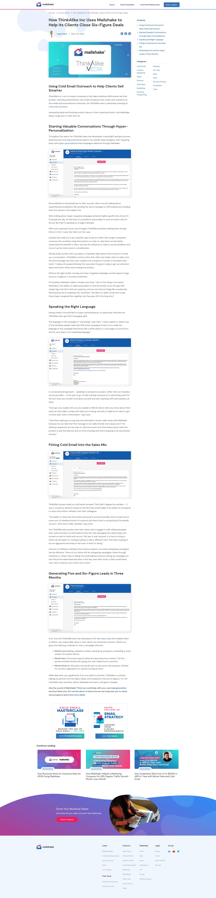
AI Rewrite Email (108, 886)
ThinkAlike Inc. (55, 96)
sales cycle (106, 638)
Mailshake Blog (107, 851)
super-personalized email (70, 143)
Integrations (144, 865)
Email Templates (127, 4)
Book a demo (171, 5)
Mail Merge (127, 874)
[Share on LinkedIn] (122, 33)
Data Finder (127, 851)
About (142, 860)
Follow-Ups (127, 879)
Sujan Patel (62, 34)
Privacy (157, 851)
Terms (157, 856)
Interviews (141, 84)
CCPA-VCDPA (160, 860)
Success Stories (64, 13)
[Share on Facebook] (126, 33)
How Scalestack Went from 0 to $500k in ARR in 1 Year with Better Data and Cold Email (156, 776)
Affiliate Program (146, 879)
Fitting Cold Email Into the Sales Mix (152, 45)
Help (141, 856)
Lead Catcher (128, 884)
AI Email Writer (128, 856)
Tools (155, 89)
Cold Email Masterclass (150, 4)
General (140, 80)
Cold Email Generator (110, 882)
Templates (157, 85)
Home (112, 4)
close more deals (76, 695)
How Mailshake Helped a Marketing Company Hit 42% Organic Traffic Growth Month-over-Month (107, 776)
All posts (52, 13)
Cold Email (141, 66)
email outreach (60, 106)
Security (158, 865)
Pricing (142, 874)
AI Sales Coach (128, 860)
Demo (104, 865)
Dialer (139, 77)
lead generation (118, 688)
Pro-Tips (156, 70)
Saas (155, 74)
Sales (155, 78)
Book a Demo (67, 819)
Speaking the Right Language (151, 39)
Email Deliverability (129, 865)
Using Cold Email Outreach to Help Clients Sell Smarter (151, 27)
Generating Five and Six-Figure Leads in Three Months (152, 52)
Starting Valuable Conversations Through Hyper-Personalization (152, 34)
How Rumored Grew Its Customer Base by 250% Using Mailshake (59, 775)
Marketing (141, 88)
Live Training (106, 870)
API (141, 870)
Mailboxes (126, 870)
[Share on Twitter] (129, 33)
